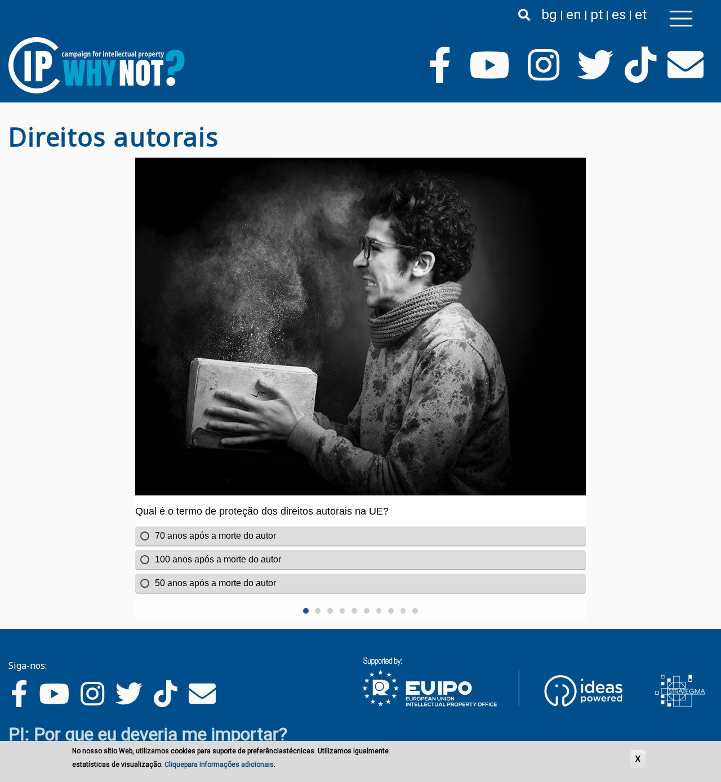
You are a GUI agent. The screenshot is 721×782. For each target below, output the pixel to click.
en (573, 15)
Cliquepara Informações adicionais (219, 764)
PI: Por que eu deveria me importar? (147, 734)
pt (596, 15)
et (641, 15)
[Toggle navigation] (681, 18)
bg (549, 15)
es (619, 15)
